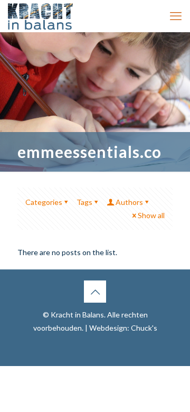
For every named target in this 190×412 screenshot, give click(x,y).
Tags (84, 202)
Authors (129, 202)
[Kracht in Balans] (40, 16)
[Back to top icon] (95, 291)
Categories (43, 202)
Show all (151, 215)
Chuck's (144, 327)
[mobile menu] (176, 16)
